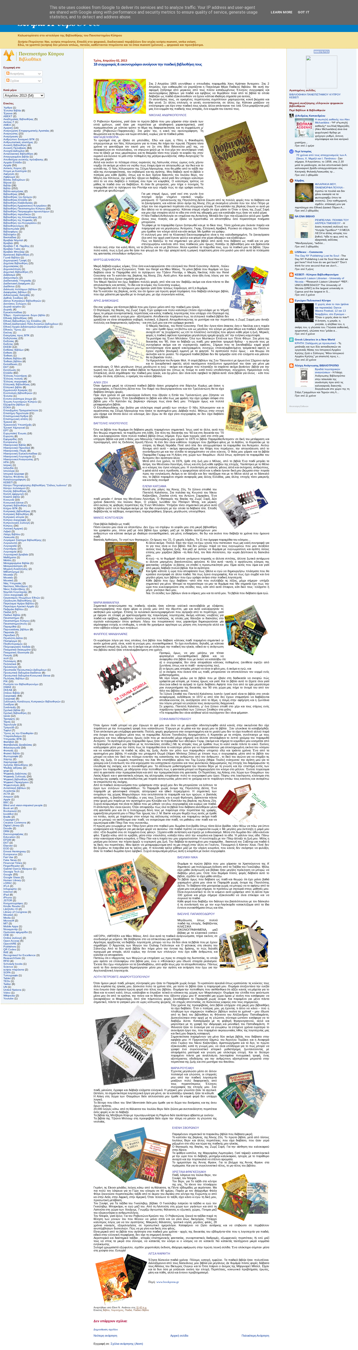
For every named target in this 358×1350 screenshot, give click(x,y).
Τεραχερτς (9, 718)
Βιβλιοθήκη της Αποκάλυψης (20, 217)
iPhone (7, 897)
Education (9, 837)
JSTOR (7, 900)
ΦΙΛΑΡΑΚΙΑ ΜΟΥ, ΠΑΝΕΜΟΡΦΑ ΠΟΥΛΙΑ (329, 186)
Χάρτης (7, 759)
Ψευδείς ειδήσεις (12, 767)
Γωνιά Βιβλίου (11, 257)
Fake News (10, 860)
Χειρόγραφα (10, 762)
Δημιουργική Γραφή (15, 260)
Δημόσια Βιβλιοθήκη (15, 263)
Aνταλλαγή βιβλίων (14, 788)
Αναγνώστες (10, 133)
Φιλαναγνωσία (11, 747)
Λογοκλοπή (10, 542)
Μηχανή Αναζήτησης (15, 568)
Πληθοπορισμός (13, 643)
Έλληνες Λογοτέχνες (15, 375)
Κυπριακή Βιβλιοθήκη (16, 514)
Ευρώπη (8, 436)
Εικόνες (7, 332)
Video (6, 992)
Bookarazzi (10, 811)
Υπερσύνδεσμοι (12, 736)
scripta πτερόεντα (13, 969)
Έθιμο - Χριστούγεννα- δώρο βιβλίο (24, 315)
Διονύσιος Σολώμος (15, 303)
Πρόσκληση (10, 666)
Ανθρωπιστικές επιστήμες (18, 142)
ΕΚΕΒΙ (7, 346)
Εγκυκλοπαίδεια (12, 312)
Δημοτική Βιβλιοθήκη (16, 271)
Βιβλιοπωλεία (11, 228)
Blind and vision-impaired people (23, 805)
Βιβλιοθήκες (10, 194)
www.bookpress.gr (167, 1281)
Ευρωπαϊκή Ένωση (14, 433)
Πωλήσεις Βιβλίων (14, 678)
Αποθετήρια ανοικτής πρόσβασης (23, 159)
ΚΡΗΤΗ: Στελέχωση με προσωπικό (316, 343)
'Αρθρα (7, 107)
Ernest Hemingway (14, 851)
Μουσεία (8, 574)
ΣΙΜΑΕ (7, 687)
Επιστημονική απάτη (15, 419)
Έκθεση (8, 355)
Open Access (11, 940)
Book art (8, 808)
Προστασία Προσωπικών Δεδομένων (25, 669)
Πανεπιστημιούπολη (15, 623)
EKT (6, 842)
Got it (304, 12)
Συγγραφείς (10, 695)
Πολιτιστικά (9, 664)
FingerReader (11, 865)
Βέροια (7, 182)
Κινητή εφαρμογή (13, 493)
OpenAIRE (10, 943)
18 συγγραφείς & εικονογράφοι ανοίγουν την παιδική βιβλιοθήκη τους (148, 64)
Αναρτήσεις (16, 73)
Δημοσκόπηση (12, 269)
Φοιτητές (8, 750)
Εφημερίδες (10, 439)
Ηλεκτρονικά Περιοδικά (16, 447)
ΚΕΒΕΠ (8, 482)
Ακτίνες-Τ (8, 122)
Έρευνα (7, 421)
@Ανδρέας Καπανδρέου (310, 115)
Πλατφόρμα (10, 640)
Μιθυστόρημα (11, 571)
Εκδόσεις (8, 341)
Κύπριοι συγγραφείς (14, 519)
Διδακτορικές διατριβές (16, 295)
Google (7, 874)
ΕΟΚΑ (7, 407)
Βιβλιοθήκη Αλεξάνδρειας (18, 202)
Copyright (9, 819)
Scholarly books (13, 963)
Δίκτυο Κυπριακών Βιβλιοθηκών (22, 300)
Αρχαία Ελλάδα (12, 162)
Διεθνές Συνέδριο (13, 297)
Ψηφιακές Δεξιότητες (15, 773)
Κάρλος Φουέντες (13, 476)
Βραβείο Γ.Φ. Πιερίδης (16, 246)
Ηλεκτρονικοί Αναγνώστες (18, 459)
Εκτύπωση (9, 369)
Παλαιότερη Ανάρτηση (255, 1335)
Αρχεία (7, 165)
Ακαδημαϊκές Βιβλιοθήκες (18, 119)
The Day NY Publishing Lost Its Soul (317, 255)
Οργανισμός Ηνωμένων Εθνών (21, 597)
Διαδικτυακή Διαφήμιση (16, 283)
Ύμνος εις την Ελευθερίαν (18, 733)
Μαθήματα (9, 557)
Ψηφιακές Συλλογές (14, 776)
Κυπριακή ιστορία (13, 517)
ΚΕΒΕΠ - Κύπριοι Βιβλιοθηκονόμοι (317, 274)
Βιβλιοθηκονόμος (13, 225)
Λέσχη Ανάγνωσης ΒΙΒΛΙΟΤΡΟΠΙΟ (317, 365)
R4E (6, 952)
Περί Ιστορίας (303, 151)
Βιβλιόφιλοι (9, 234)
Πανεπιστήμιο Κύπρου (16, 620)
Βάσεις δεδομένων (14, 179)
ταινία (6, 715)
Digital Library (11, 825)
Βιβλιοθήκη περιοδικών (17, 214)
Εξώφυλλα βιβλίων (14, 404)
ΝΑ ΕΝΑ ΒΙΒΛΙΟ (305, 216)
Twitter (7, 984)
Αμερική (8, 127)
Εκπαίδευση (10, 364)
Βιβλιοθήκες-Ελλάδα (15, 199)
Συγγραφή (9, 698)
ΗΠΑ (6, 462)
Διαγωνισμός (11, 277)
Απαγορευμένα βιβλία (16, 156)
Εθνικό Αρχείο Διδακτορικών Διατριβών (26, 326)
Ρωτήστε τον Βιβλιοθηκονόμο (21, 684)
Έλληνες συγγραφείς (15, 381)
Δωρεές (7, 309)
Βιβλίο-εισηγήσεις (13, 191)
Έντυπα (8, 395)
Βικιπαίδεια (9, 237)
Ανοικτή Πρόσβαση (14, 148)
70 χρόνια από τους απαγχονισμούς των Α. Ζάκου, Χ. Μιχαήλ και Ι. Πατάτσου (321, 157)
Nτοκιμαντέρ (10, 929)
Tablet (7, 978)
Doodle (7, 828)
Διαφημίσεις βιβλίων (15, 292)
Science (8, 966)
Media (7, 917)
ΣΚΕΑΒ (7, 689)
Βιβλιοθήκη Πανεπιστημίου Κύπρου (24, 208)
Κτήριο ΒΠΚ (10, 508)
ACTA (6, 793)
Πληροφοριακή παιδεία (16, 646)
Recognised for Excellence (19, 955)
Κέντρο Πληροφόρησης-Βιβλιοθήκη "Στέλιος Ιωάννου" (35, 485)
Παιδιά (128, 1310)
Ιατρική (7, 465)
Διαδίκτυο (9, 286)
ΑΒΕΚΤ (7, 116)
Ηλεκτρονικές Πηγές (14, 450)
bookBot (8, 813)
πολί (6, 658)
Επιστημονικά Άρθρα (15, 416)
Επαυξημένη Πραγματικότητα (20, 410)
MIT (5, 923)
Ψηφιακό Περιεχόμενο (16, 782)
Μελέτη (7, 560)
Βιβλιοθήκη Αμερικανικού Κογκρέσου (25, 205)
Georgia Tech (11, 871)
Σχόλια (14, 80)
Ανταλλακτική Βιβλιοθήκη (18, 153)
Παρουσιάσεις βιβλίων (16, 629)
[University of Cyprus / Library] (321, 87)
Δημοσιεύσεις (11, 266)
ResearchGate (12, 958)
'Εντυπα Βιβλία (12, 110)
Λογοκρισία (10, 545)
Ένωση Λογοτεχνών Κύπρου (20, 401)
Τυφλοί (7, 730)
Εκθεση (7, 352)
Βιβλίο (106, 1310)
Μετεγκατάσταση (13, 566)
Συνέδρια (8, 704)
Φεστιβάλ (8, 741)
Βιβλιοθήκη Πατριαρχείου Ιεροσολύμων (26, 211)
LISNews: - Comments (309, 252)
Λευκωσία (9, 537)
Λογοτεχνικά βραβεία (15, 554)
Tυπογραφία (10, 975)
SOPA (7, 972)
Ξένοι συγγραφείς (13, 594)
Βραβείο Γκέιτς (12, 248)
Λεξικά (7, 531)
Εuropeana (10, 442)
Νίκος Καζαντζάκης (14, 589)
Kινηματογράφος (13, 903)
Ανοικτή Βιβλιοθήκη (15, 145)
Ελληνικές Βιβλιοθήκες (16, 384)
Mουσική (8, 914)
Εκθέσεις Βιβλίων (13, 349)
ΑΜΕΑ (7, 124)
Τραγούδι (8, 727)
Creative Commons (14, 822)
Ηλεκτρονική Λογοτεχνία (17, 456)
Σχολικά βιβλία (11, 710)
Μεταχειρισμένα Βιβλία (16, 563)
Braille (7, 816)
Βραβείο (8, 243)
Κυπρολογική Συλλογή (16, 522)
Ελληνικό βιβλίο (12, 387)
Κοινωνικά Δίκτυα (13, 502)
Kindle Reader (12, 906)
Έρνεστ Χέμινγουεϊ (14, 427)
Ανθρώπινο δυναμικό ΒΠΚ (19, 139)
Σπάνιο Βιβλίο (11, 692)
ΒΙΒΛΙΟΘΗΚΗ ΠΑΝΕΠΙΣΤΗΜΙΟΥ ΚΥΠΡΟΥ (315, 94)
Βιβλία (7, 185)
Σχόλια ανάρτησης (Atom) (127, 1343)
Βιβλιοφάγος (10, 231)
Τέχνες (7, 721)
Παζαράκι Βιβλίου (13, 609)
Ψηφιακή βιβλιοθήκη (15, 779)
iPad (6, 894)
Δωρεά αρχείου (12, 306)
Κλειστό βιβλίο (11, 496)
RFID (6, 960)
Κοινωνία (8, 499)
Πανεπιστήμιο (11, 617)
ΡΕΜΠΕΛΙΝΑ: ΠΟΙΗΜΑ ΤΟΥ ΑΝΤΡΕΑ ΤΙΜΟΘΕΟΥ (332, 222)
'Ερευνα (8, 113)
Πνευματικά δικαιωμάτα (17, 649)
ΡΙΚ (5, 681)
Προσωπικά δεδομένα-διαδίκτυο (22, 672)
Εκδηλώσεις (10, 338)
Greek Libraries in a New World (315, 339)
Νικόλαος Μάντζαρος (15, 586)
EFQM (7, 839)
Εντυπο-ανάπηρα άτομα (17, 398)
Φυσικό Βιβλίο (11, 753)
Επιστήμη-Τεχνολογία (16, 413)
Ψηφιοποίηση (11, 785)
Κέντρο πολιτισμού (14, 488)
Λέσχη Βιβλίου (11, 534)
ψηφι (6, 770)
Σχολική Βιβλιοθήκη (15, 713)
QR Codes (9, 949)
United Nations (12, 989)
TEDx (6, 981)
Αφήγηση (8, 173)
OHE (6, 935)
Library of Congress (15, 911)
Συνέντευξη (9, 707)
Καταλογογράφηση (14, 479)
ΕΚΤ (6, 367)
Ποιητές (7, 655)
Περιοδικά (9, 635)
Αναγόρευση (10, 136)
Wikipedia (9, 995)
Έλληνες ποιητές (13, 378)
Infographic (10, 888)
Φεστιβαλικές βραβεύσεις (17, 744)
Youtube (8, 998)
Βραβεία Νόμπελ (13, 240)
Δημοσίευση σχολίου (106, 1329)
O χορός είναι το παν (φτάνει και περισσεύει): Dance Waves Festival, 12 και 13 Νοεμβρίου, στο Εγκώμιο (332, 309)
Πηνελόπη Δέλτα (13, 638)
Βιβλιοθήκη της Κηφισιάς (18, 220)
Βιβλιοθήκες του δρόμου (17, 197)
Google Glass (11, 877)
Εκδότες (8, 344)
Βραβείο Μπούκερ (14, 251)
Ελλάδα (8, 372)
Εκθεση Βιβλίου (12, 358)
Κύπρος (8, 525)
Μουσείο (8, 577)
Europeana (10, 854)
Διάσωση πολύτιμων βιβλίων (20, 289)
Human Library (12, 880)
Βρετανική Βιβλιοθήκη (16, 254)
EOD (6, 848)
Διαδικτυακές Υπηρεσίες (17, 280)
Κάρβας (299, 180)
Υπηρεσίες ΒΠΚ (12, 739)
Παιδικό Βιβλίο (141, 1310)
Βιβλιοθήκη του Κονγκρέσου (20, 222)
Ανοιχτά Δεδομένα (14, 150)
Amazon (8, 796)
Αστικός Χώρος (12, 168)
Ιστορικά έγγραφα (13, 473)
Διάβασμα (9, 274)
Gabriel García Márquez (17, 868)
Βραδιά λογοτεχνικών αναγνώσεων (327, 371)
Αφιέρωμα (9, 176)
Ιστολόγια (9, 470)
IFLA (6, 886)
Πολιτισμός (9, 661)
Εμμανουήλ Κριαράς (15, 390)
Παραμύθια (10, 626)
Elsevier (8, 845)
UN (5, 986)
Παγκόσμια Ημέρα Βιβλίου (18, 603)
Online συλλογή (12, 937)
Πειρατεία (8, 632)
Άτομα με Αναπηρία (15, 171)
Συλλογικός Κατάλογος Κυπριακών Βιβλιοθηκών (32, 701)
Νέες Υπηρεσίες (12, 583)
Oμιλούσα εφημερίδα (15, 932)
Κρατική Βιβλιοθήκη (15, 505)
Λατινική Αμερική (13, 528)
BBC (6, 802)
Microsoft (8, 920)
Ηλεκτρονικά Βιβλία (14, 444)
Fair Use (8, 857)
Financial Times (12, 862)
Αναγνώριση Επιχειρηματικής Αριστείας (26, 130)
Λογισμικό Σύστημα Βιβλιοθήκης (22, 540)
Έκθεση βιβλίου (12, 361)
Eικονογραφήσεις (13, 834)
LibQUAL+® (10, 909)
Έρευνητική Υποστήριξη (17, 424)
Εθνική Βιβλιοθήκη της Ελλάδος (22, 320)
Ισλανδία (8, 468)
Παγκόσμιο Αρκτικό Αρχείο (18, 606)
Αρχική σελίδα (179, 1335)
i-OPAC (7, 883)
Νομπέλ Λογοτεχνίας (15, 591)
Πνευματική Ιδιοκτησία (16, 652)
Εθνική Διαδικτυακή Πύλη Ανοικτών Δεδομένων (30, 323)
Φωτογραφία (10, 756)
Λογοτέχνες (117, 1310)
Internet (8, 891)
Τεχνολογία (9, 724)
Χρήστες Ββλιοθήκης (15, 764)
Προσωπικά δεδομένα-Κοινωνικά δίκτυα (26, 675)
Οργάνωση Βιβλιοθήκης (17, 600)
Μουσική (8, 580)
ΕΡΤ (6, 430)
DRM (6, 831)
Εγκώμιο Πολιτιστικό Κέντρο (313, 300)
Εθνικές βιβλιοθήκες (15, 318)
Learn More (281, 12)
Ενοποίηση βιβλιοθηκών (17, 393)
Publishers (9, 946)
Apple (6, 799)
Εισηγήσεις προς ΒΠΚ (16, 335)
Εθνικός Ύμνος (12, 329)
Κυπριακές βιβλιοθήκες (16, 511)
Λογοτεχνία (10, 551)
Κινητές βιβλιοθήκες (15, 491)
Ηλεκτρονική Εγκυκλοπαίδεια (20, 453)
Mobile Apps (10, 926)
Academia (9, 790)
